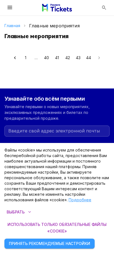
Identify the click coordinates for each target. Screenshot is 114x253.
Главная (12, 25)
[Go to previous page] (15, 57)
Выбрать (19, 212)
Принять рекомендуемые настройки (49, 243)
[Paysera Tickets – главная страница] (57, 8)
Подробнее (80, 199)
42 (67, 57)
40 (46, 57)
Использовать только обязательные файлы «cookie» (57, 228)
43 (78, 57)
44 (88, 57)
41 (57, 57)
